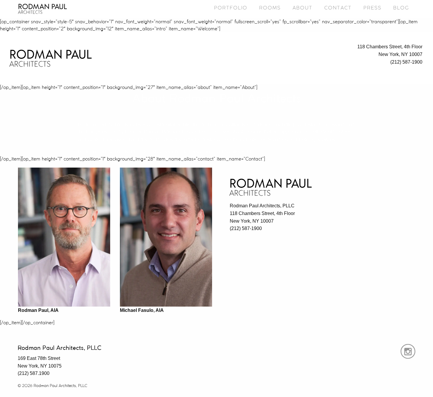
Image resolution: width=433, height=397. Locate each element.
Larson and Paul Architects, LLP (222, 151)
